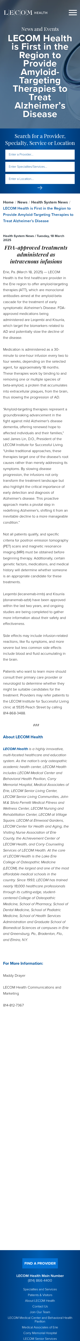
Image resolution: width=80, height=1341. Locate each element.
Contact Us (40, 1306)
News (22, 202)
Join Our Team (40, 1312)
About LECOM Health (40, 1301)
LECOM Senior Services (40, 1339)
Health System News (49, 202)
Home (8, 202)
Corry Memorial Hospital (40, 1333)
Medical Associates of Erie (40, 1327)
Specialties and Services (40, 1289)
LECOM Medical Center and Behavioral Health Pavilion (40, 1320)
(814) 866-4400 (40, 1280)
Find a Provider (40, 1263)
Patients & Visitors (40, 1295)
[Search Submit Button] (40, 187)
